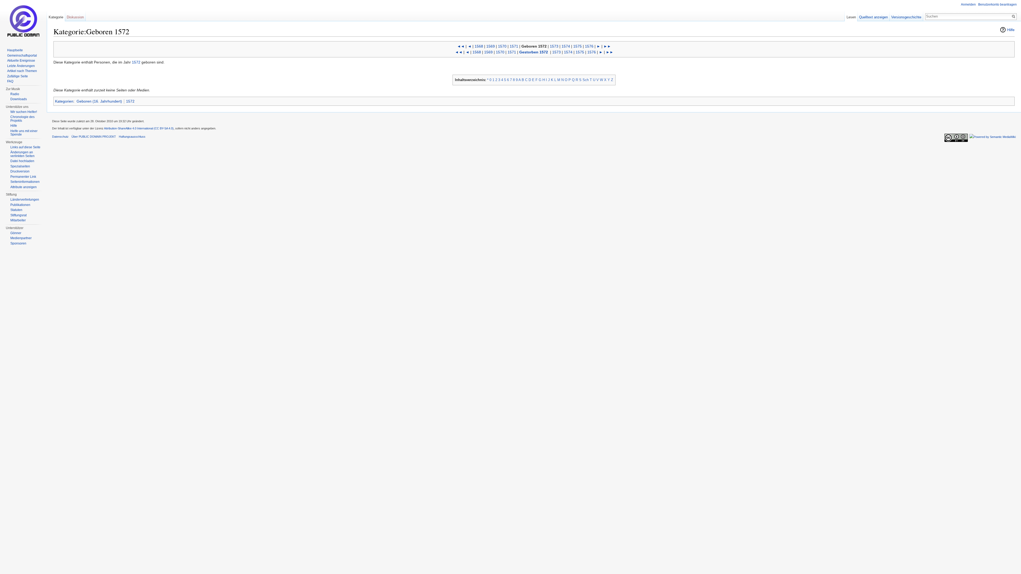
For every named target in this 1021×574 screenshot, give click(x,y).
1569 (490, 46)
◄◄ (461, 46)
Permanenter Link (23, 177)
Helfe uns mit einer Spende (23, 133)
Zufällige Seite (17, 76)
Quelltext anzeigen (873, 17)
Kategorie (56, 17)
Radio (14, 94)
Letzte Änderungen (21, 66)
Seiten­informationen (25, 182)
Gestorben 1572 (533, 52)
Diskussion (75, 17)
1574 (566, 46)
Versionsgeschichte (906, 17)
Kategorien (64, 101)
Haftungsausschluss (132, 136)
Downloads (18, 99)
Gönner (15, 233)
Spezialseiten (20, 166)
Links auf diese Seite (25, 147)
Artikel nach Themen (22, 71)
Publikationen (20, 205)
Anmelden (968, 4)
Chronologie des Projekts (22, 119)
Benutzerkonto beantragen (997, 4)
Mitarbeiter (18, 220)
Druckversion (20, 171)
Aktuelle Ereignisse (21, 60)
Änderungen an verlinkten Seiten (22, 154)
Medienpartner (21, 238)
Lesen (851, 17)
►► (607, 46)
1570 (502, 46)
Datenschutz (60, 136)
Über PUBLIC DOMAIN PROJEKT (94, 136)
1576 (589, 46)
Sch (586, 80)
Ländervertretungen (24, 199)
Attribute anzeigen (23, 187)
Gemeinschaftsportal (22, 55)
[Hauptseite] (23, 21)
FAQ (10, 81)
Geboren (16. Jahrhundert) (99, 101)
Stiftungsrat (18, 215)
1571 (514, 46)
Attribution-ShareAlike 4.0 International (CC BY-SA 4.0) (139, 128)
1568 (479, 46)
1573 (554, 46)
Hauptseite (15, 50)
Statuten (16, 210)
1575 (577, 46)
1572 (136, 62)
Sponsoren (18, 243)
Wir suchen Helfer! (23, 112)
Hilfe (1011, 30)
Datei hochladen (22, 161)
